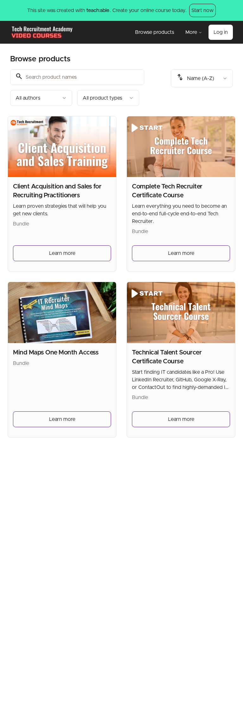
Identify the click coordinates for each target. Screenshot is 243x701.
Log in (221, 32)
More (191, 32)
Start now (202, 10)
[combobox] (41, 98)
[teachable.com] (97, 10)
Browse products (154, 32)
